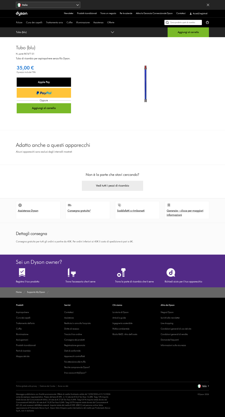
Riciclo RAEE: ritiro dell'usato (124, 334)
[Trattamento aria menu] (64, 22)
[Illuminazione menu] (91, 22)
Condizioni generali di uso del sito (176, 329)
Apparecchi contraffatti (74, 356)
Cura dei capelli (34, 22)
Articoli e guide (119, 318)
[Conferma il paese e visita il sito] (208, 5)
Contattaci (181, 13)
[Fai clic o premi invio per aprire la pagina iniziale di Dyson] (21, 13)
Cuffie (70, 22)
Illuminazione (83, 22)
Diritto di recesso (71, 329)
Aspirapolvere (22, 312)
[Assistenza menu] (105, 22)
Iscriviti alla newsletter (170, 318)
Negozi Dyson (167, 312)
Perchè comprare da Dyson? (77, 367)
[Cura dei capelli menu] (43, 22)
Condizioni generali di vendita (174, 334)
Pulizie (19, 22)
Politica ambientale (120, 329)
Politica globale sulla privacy (26, 386)
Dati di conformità (72, 351)
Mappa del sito (23, 356)
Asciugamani (22, 340)
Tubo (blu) (21, 32)
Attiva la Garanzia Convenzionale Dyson (154, 13)
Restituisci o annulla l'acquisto (77, 323)
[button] (44, 82)
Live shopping (167, 323)
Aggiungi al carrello (188, 32)
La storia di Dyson (120, 312)
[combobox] (48, 5)
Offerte (110, 22)
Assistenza (98, 22)
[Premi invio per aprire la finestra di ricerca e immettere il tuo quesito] (183, 22)
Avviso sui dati (63, 386)
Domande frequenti (170, 340)
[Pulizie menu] (23, 22)
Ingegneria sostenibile (122, 323)
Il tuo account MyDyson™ (75, 373)
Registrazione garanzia (74, 345)
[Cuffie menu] (74, 22)
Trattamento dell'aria (25, 323)
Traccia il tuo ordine (73, 334)
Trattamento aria (54, 22)
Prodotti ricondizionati (87, 13)
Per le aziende (126, 13)
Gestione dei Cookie (47, 386)
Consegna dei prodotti (74, 340)
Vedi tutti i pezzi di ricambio (112, 185)
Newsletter (68, 13)
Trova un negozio (108, 13)
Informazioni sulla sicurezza (173, 345)
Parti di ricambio (23, 351)
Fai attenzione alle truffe (75, 362)
